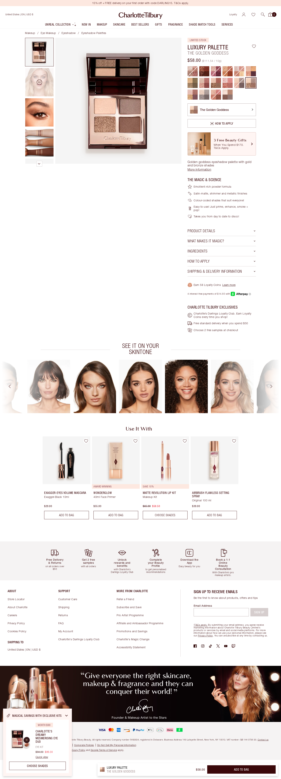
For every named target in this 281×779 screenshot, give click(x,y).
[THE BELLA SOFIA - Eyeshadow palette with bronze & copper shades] (216, 83)
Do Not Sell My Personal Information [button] (116, 745)
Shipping (64, 607)
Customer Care (67, 599)
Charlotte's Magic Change (133, 639)
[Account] (243, 14)
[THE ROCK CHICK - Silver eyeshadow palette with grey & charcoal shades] (204, 95)
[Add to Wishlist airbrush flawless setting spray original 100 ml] (234, 441)
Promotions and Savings (132, 631)
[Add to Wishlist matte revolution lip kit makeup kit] (185, 441)
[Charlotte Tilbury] (141, 14)
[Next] (274, 386)
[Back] (6, 386)
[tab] (39, 52)
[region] (37, 742)
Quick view (42, 757)
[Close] (66, 715)
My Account (65, 631)
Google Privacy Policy (73, 750)
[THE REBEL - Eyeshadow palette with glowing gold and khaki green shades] (193, 83)
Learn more (229, 284)
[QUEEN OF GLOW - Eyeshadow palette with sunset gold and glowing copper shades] (251, 71)
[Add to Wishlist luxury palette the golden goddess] (254, 46)
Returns (63, 615)
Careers (12, 615)
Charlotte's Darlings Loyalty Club (79, 639)
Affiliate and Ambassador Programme (140, 623)
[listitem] (61, 25)
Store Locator (16, 599)
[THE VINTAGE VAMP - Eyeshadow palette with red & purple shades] (193, 95)
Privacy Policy (16, 623)
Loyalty (233, 14)
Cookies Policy (17, 631)
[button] (262, 14)
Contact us (263, 739)
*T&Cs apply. (200, 624)
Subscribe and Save (129, 607)
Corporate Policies (84, 745)
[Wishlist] (253, 14)
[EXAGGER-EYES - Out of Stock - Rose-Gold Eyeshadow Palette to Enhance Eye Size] (193, 71)
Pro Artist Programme (130, 615)
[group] (49, 386)
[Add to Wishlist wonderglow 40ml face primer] (135, 441)
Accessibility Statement (131, 647)
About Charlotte (18, 607)
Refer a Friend (125, 599)
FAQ (61, 623)
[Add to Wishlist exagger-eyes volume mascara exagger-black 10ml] (86, 441)
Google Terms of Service (104, 750)
